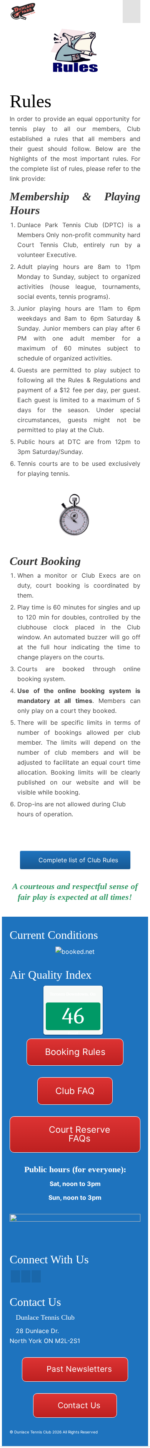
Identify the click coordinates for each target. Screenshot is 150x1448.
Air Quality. (89, 994)
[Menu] (131, 11)
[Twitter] (25, 1276)
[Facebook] (15, 1276)
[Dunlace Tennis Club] (57, 11)
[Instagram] (36, 1276)
